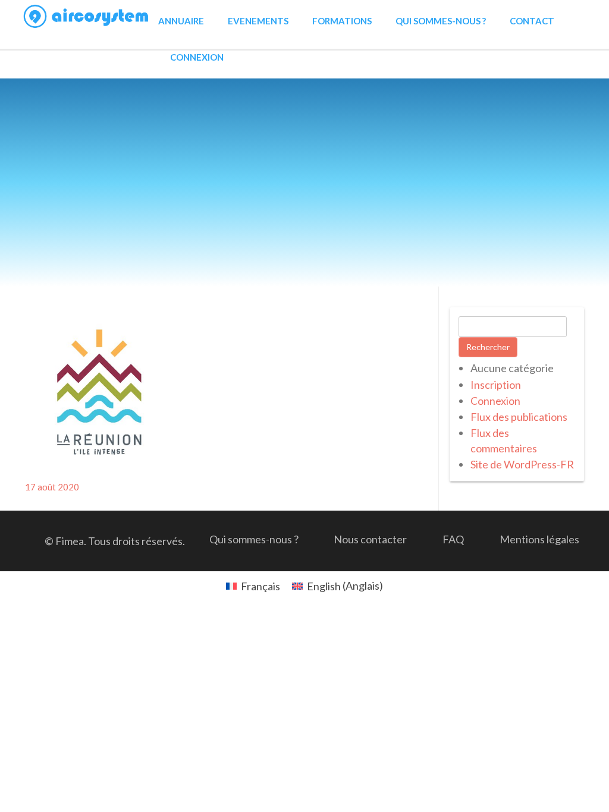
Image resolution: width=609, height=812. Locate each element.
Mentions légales (539, 539)
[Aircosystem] (86, 16)
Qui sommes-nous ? (440, 20)
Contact (532, 20)
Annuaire (181, 20)
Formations (342, 20)
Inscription (495, 384)
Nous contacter (370, 539)
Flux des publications (518, 416)
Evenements (258, 20)
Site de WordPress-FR (522, 464)
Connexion (197, 57)
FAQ (453, 539)
